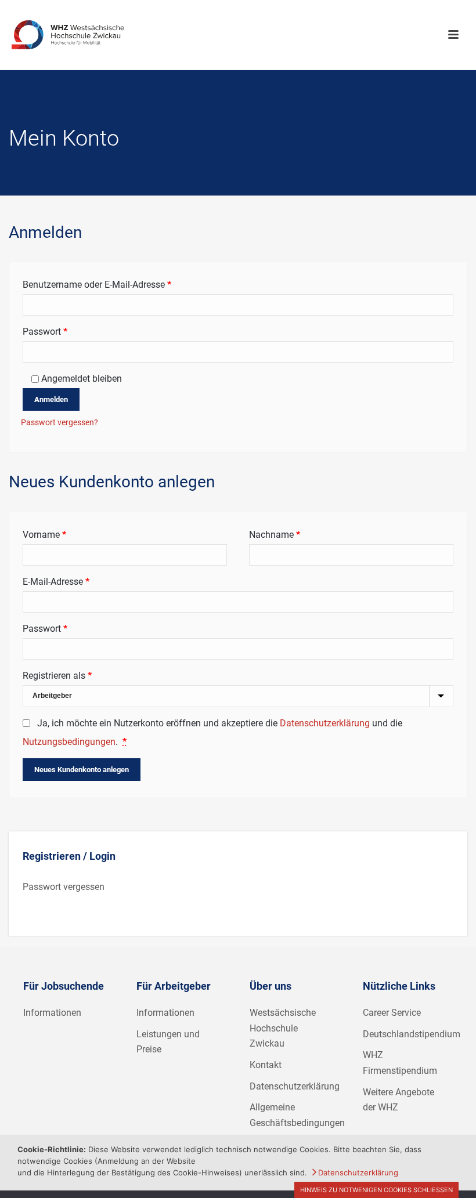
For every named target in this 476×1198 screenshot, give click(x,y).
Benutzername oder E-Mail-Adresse (120, 284)
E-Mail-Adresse (79, 581)
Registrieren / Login (69, 856)
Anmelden (51, 399)
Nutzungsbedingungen (69, 741)
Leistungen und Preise (168, 1042)
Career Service (392, 1012)
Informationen (52, 1012)
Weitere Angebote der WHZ (398, 1100)
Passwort (68, 331)
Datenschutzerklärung (325, 723)
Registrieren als (57, 675)
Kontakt (266, 1064)
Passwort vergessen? (59, 422)
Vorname (44, 534)
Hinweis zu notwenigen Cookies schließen (376, 1190)
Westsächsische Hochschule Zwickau (283, 1028)
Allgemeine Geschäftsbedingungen (297, 1115)
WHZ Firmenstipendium (400, 1062)
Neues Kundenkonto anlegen (81, 769)
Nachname (274, 534)
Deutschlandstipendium (411, 1034)
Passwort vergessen (63, 886)
